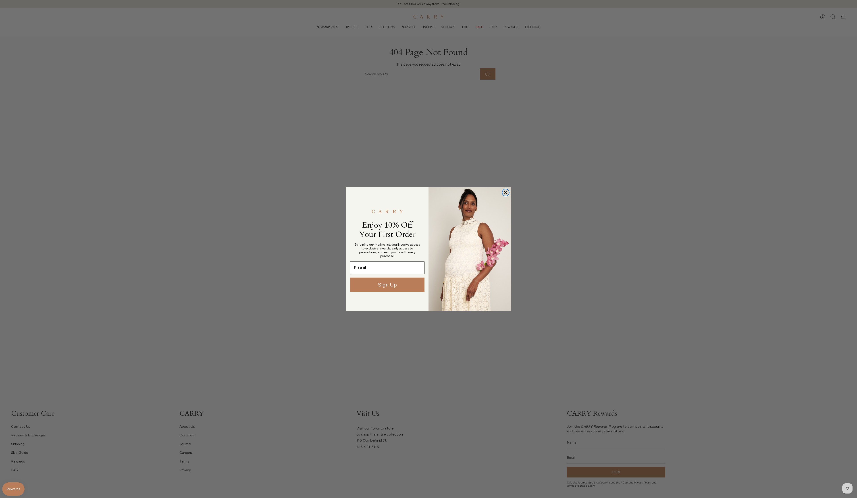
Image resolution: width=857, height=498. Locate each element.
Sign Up (387, 284)
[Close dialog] (505, 192)
